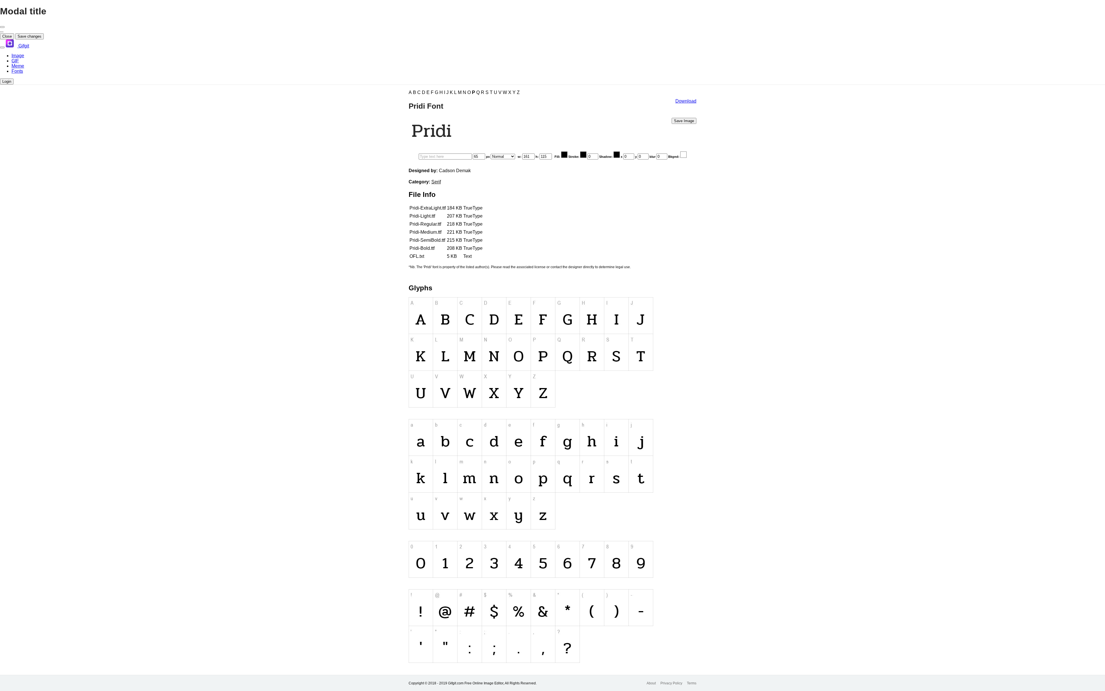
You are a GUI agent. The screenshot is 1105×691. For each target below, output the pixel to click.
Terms (691, 683)
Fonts (17, 71)
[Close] (2, 27)
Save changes (29, 36)
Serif (436, 181)
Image (18, 55)
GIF (15, 60)
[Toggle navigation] (2, 47)
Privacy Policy (671, 683)
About (651, 683)
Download (685, 101)
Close (7, 36)
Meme (18, 66)
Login (6, 81)
